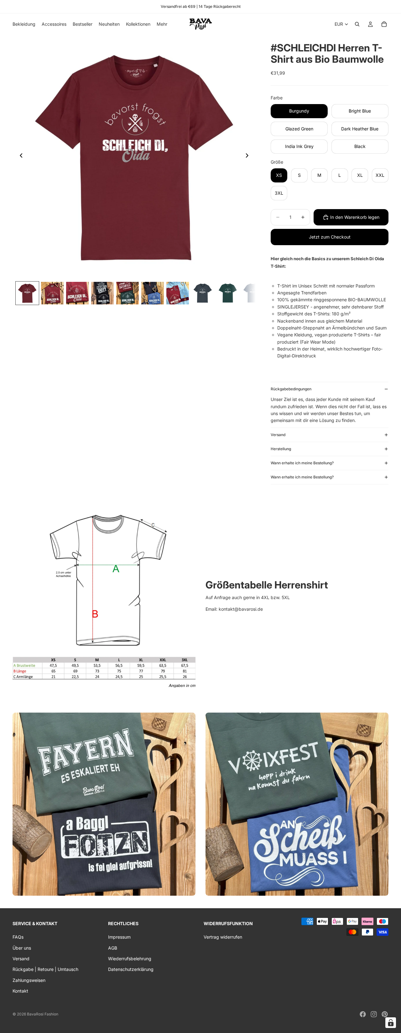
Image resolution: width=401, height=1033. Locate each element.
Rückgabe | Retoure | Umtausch (45, 969)
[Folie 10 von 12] (253, 293)
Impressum (119, 937)
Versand (278, 434)
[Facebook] (363, 1014)
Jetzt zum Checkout (330, 237)
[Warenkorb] (384, 24)
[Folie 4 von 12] (102, 293)
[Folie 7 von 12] (177, 293)
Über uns (22, 948)
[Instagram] (374, 1014)
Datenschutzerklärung (131, 969)
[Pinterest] (384, 1014)
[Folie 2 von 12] (52, 293)
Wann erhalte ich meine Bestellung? (302, 463)
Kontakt (20, 991)
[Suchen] (357, 24)
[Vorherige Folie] (19, 156)
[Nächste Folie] (249, 156)
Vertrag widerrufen (223, 937)
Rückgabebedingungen (291, 389)
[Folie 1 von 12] (27, 293)
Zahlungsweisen (29, 980)
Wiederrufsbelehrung (129, 958)
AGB (112, 948)
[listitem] (162, 24)
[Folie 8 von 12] (202, 293)
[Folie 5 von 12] (127, 293)
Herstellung (281, 448)
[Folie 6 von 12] (152, 293)
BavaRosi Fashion (42, 1014)
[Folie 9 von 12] (227, 293)
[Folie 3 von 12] (77, 293)
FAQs (18, 937)
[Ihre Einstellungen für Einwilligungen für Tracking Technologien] (390, 1022)
